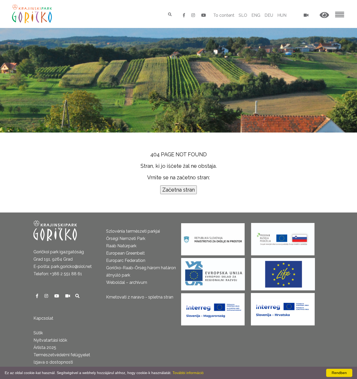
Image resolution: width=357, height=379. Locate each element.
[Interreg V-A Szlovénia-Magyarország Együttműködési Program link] (213, 307)
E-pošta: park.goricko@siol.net (62, 266)
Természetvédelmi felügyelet (61, 354)
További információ (188, 373)
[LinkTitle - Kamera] (68, 296)
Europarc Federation (125, 260)
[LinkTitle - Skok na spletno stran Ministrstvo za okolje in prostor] (213, 237)
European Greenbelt (125, 253)
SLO (243, 15)
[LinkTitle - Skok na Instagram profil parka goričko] (194, 15)
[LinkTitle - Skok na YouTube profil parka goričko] (204, 15)
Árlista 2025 (44, 347)
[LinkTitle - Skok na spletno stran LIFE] (283, 272)
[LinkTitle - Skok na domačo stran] (32, 13)
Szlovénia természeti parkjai (133, 231)
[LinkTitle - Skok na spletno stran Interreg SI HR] (282, 307)
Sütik (38, 332)
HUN (281, 15)
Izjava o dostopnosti (53, 362)
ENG (255, 15)
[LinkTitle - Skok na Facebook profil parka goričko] (184, 15)
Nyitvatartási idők (50, 340)
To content (223, 15)
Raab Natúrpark (121, 245)
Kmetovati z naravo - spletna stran (139, 297)
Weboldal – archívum (126, 282)
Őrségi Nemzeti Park (125, 238)
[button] (324, 15)
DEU (268, 15)
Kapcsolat (43, 318)
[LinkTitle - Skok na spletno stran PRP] (282, 237)
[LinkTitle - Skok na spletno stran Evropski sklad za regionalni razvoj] (213, 272)
